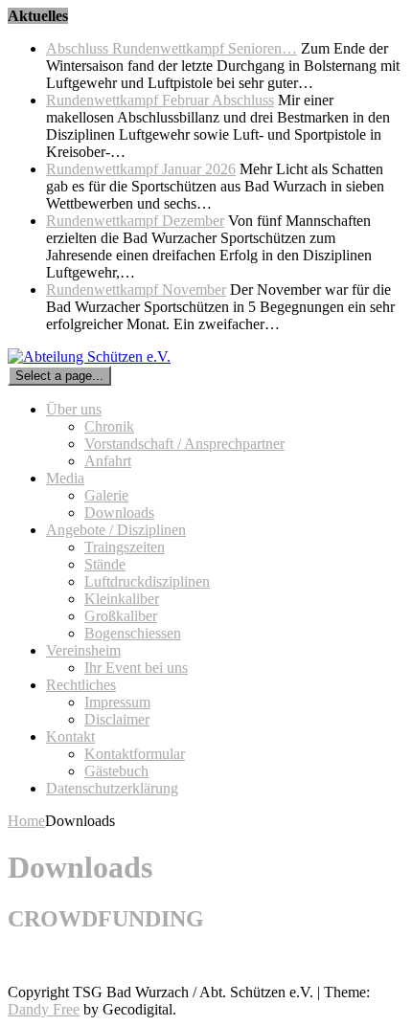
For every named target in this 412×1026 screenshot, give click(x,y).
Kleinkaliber (121, 599)
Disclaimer (116, 719)
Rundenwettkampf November (136, 289)
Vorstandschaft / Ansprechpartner (184, 443)
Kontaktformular (134, 754)
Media (65, 478)
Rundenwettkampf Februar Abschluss (160, 100)
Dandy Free (44, 1009)
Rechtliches (81, 685)
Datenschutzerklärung (112, 788)
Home (26, 821)
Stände (105, 564)
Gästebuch (116, 771)
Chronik (109, 426)
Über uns (74, 409)
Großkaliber (120, 616)
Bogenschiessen (132, 633)
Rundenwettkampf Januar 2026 (141, 169)
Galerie (106, 495)
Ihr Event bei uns (136, 667)
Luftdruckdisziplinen (147, 581)
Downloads (119, 512)
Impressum (117, 702)
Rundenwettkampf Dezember (135, 220)
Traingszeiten (124, 547)
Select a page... (59, 375)
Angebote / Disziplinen (116, 530)
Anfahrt (107, 461)
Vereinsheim (83, 650)
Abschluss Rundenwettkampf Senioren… (171, 48)
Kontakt (70, 736)
